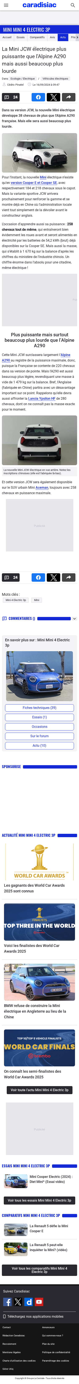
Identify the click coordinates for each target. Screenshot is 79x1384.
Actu (63, 37)
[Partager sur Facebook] (39, 95)
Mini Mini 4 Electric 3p (26, 29)
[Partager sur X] (54, 95)
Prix (73, 37)
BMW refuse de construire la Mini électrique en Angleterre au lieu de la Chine (35, 1011)
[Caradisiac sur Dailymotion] (29, 1302)
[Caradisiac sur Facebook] (8, 1302)
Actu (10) (39, 746)
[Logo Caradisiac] (39, 8)
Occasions (39, 727)
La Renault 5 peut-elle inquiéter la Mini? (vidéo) (48, 1247)
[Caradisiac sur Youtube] (39, 1302)
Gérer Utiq (8, 1369)
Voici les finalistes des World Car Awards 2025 (31, 948)
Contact (7, 1327)
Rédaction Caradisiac (14, 1335)
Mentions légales (12, 1352)
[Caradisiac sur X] (18, 1302)
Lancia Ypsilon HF (41, 399)
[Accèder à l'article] (39, 861)
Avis (52, 37)
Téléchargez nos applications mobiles (35, 1317)
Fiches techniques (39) (39, 708)
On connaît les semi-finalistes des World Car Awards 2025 (32, 1074)
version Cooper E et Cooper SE (34, 183)
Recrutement (9, 1344)
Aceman (42, 488)
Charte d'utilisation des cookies (19, 1360)
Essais (21, 37)
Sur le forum (39, 736)
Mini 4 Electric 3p (16, 600)
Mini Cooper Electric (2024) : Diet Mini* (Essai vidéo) (51, 1179)
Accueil (7, 37)
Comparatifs (37, 37)
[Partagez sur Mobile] (69, 95)
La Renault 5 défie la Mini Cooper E (49, 1228)
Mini (43, 177)
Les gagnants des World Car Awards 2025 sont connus (34, 888)
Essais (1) (39, 717)
